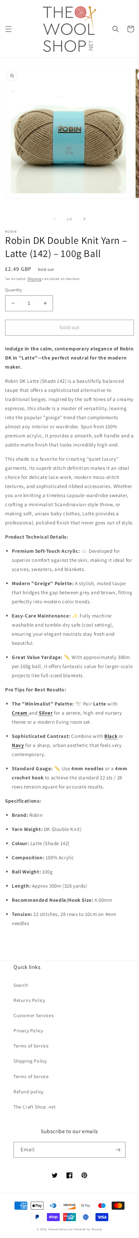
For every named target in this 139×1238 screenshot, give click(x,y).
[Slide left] (54, 218)
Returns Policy (29, 1000)
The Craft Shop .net (34, 1107)
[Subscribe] (117, 1150)
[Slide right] (84, 218)
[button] (8, 29)
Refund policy (28, 1092)
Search (20, 985)
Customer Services (33, 1015)
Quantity (13, 290)
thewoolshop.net (60, 1229)
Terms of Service (31, 1046)
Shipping (34, 279)
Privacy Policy (28, 1031)
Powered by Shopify (88, 1229)
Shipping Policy (30, 1061)
